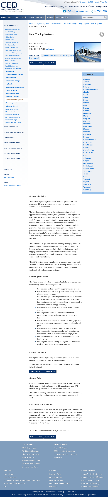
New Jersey (87, 142)
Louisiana (87, 113)
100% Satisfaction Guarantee (14, 483)
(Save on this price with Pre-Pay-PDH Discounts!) (51, 56)
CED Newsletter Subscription (64, 451)
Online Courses (56, 24)
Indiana (86, 103)
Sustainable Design (11, 120)
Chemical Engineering (11, 42)
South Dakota (88, 169)
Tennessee (87, 171)
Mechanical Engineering (13, 68)
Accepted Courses (56, 480)
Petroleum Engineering (12, 109)
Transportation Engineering (13, 122)
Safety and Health (10, 112)
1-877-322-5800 (100, 11)
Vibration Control (12, 106)
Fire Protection (11, 77)
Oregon (86, 161)
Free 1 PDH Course (61, 448)
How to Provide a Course (90, 480)
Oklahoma (87, 158)
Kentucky (86, 111)
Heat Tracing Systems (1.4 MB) (43, 371)
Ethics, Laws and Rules (12, 55)
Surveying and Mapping (12, 117)
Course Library (13, 17)
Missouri (86, 129)
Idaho (85, 97)
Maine (85, 116)
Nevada (86, 137)
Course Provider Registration (91, 474)
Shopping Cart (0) (86, 2)
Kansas (86, 108)
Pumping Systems (12, 96)
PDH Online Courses (29, 448)
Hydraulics (9, 84)
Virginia (86, 182)
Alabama (86, 79)
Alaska (86, 82)
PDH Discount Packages (31, 451)
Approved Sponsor (55, 477)
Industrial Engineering (11, 63)
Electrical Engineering (11, 47)
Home (3, 17)
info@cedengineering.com (78, 11)
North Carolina (88, 150)
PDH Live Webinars (28, 457)
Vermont (86, 179)
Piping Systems (11, 90)
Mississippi (87, 126)
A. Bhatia (50, 49)
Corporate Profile (55, 474)
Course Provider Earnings (90, 483)
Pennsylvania (88, 163)
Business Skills (9, 39)
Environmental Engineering (13, 53)
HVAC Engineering (10, 61)
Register (104, 2)
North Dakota (88, 153)
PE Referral (58, 457)
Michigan (86, 121)
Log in (97, 2)
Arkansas (87, 84)
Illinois (85, 100)
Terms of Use (50, 492)
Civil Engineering (10, 45)
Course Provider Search (90, 487)
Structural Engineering (12, 114)
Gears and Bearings (13, 81)
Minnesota (87, 124)
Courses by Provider (12, 158)
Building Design (9, 37)
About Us (50, 17)
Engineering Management (13, 50)
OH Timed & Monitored (12, 153)
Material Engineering (11, 66)
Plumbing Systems (12, 93)
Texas (85, 174)
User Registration (10, 477)
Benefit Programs (27, 17)
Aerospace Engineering (12, 29)
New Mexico (88, 145)
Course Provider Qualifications (92, 477)
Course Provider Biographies (59, 483)
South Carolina (88, 166)
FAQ (5, 487)
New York (87, 147)
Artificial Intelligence (11, 34)
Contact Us (8, 169)
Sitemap (61, 492)
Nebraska (87, 134)
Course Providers (62, 17)
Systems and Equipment (14, 100)
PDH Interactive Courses (31, 464)
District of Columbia (91, 90)
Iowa (85, 105)
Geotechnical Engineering (13, 58)
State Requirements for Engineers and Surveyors (22, 480)
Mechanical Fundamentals (15, 87)
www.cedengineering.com (39, 24)
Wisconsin (87, 187)
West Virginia (88, 184)
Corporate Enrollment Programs (65, 454)
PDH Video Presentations (31, 461)
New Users (40, 17)
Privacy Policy (38, 492)
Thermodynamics (12, 103)
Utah (85, 176)
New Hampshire (89, 140)
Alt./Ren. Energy (10, 32)
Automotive (10, 71)
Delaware (86, 87)
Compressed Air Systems (14, 74)
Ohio (85, 155)
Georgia (86, 95)
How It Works (9, 474)
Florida (86, 92)
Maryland (86, 119)
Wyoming (87, 190)
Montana (86, 132)
